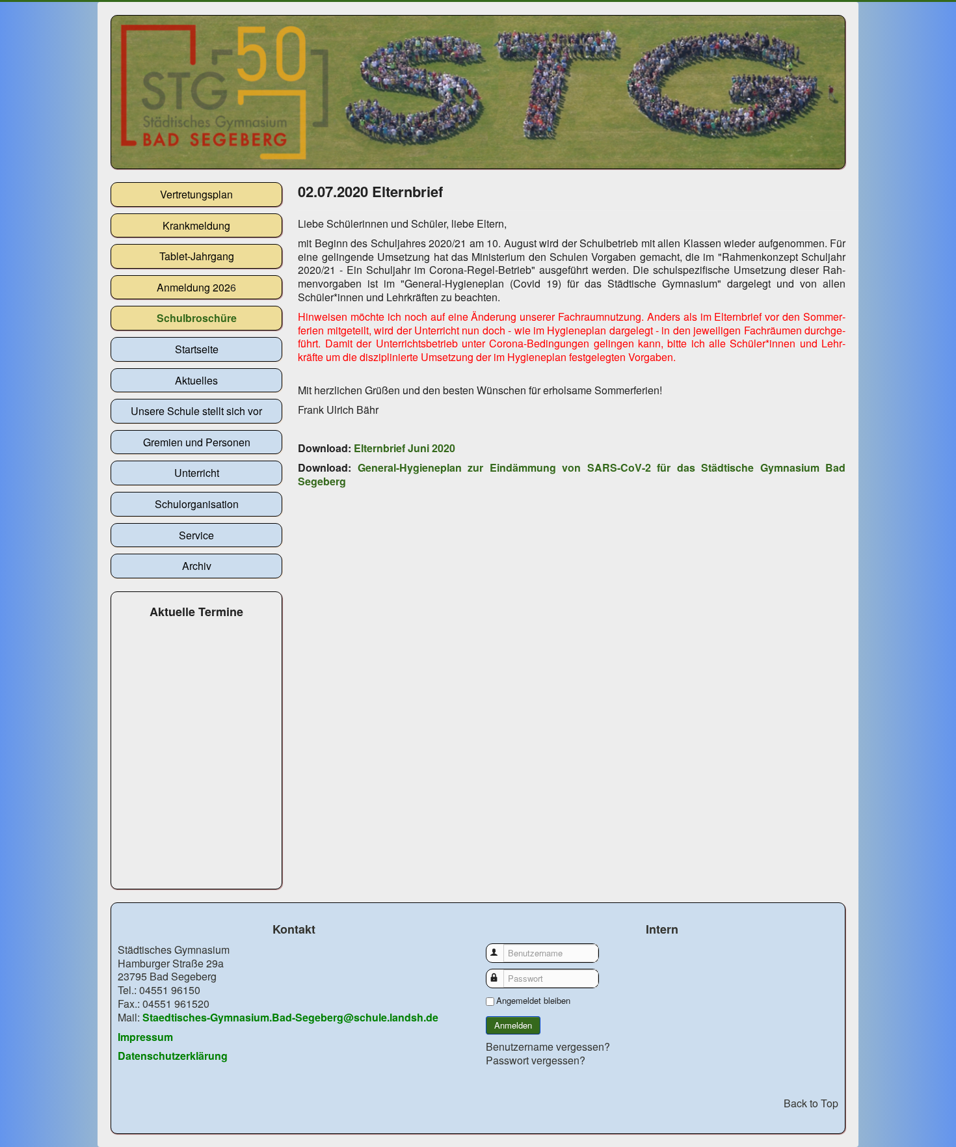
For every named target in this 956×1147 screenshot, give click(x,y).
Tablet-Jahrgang (196, 256)
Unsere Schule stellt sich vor (196, 410)
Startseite (197, 349)
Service (196, 535)
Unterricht (196, 472)
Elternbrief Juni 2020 (404, 447)
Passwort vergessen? (535, 1060)
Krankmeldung (196, 225)
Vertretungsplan (196, 194)
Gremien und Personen (196, 442)
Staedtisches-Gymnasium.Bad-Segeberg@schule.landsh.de (290, 1017)
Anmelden (513, 1025)
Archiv (196, 565)
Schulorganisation (197, 503)
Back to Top (811, 1103)
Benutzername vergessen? (548, 1046)
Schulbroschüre (197, 317)
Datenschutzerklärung (173, 1055)
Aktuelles (196, 380)
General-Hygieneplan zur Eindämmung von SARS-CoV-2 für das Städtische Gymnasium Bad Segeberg (571, 474)
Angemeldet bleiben (533, 1000)
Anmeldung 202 (193, 287)
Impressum (145, 1036)
